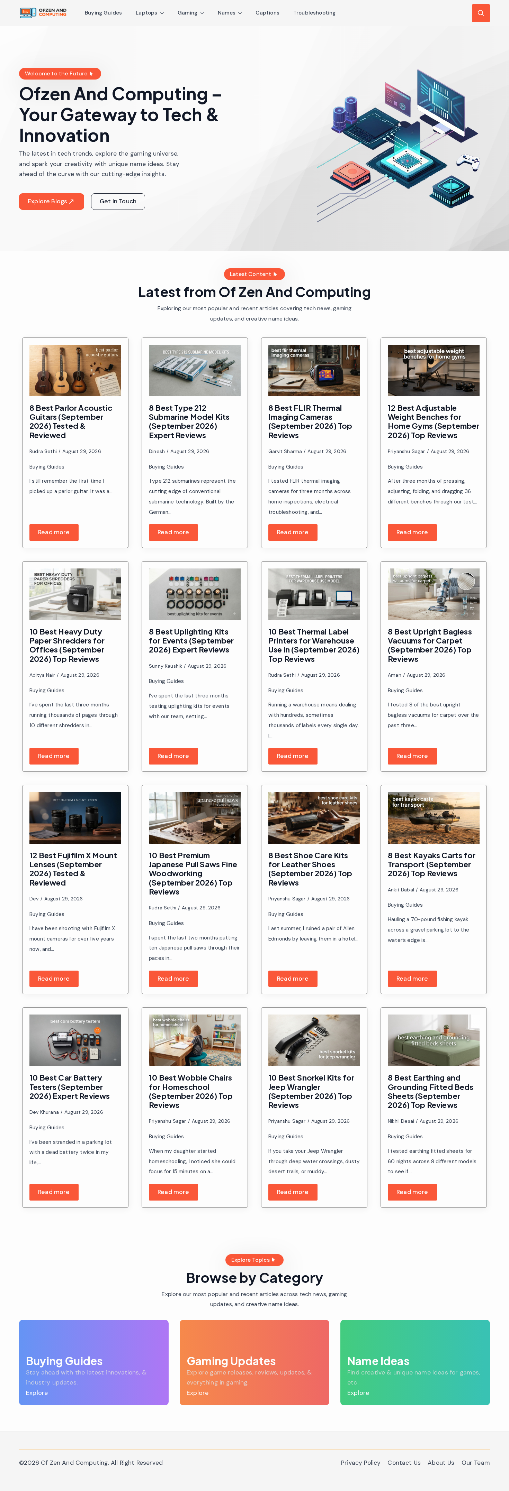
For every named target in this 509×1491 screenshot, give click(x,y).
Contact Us (404, 1462)
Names (227, 12)
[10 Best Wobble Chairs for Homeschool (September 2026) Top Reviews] (195, 1040)
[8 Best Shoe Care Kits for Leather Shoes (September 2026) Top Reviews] (314, 818)
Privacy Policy (361, 1462)
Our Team (476, 1462)
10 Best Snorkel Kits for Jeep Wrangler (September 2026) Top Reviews (311, 1091)
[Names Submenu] (242, 12)
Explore (37, 1393)
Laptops (146, 12)
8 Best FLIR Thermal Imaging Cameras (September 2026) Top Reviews (310, 421)
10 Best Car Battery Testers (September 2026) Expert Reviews (69, 1086)
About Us (441, 1462)
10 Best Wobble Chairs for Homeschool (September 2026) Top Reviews (191, 1091)
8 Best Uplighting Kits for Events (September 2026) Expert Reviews (191, 640)
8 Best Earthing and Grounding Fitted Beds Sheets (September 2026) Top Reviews (431, 1091)
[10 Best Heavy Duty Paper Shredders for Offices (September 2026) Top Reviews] (75, 594)
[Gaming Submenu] (204, 12)
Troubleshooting (314, 12)
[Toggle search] (481, 13)
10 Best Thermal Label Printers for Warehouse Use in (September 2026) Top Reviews (313, 645)
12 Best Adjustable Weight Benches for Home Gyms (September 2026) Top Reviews (434, 421)
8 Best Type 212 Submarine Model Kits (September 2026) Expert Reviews (189, 421)
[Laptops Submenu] (164, 12)
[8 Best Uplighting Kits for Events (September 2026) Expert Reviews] (195, 594)
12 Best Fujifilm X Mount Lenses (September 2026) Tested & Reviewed (73, 869)
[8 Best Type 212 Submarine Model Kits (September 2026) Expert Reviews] (195, 370)
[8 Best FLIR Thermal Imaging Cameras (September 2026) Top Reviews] (314, 370)
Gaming (188, 12)
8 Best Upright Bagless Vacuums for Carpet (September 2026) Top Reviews (430, 645)
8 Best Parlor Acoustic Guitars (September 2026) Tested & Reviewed (70, 421)
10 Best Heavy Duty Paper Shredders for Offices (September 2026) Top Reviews (67, 645)
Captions (267, 12)
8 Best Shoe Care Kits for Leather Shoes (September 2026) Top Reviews (310, 869)
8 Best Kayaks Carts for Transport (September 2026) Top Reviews (431, 864)
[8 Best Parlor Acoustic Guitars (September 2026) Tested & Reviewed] (75, 370)
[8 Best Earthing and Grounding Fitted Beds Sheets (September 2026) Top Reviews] (434, 1040)
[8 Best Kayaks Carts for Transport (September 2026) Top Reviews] (434, 818)
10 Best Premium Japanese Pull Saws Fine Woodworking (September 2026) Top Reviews (193, 873)
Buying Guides (103, 12)
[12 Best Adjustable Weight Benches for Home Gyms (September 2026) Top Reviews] (434, 370)
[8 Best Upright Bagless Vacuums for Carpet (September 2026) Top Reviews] (434, 594)
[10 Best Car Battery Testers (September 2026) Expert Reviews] (75, 1040)
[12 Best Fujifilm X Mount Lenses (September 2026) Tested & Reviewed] (75, 818)
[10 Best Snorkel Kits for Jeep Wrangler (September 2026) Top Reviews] (314, 1040)
